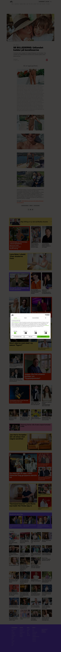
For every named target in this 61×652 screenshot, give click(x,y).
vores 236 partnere (16, 322)
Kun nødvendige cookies (18, 336)
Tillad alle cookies (43, 336)
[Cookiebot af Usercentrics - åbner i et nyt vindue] (46, 315)
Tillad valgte (30, 336)
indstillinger (47, 325)
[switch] (25, 333)
